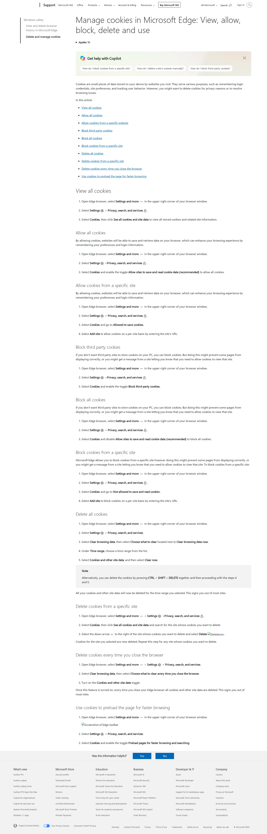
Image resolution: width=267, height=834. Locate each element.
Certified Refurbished (65, 803)
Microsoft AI (139, 774)
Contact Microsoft (132, 827)
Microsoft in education (106, 774)
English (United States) (29, 825)
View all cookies (92, 107)
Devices (108, 5)
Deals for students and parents (109, 809)
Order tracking (62, 797)
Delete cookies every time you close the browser (112, 168)
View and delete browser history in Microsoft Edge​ (41, 28)
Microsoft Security (141, 780)
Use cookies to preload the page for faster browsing (114, 176)
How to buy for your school (107, 797)
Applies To (84, 42)
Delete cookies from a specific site (103, 161)
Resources (146, 5)
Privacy (148, 827)
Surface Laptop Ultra (22, 786)
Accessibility (221, 809)
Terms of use (161, 827)
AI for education (103, 815)
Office (80, 5)
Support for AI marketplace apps (190, 792)
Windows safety (34, 20)
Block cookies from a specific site (102, 146)
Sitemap (115, 827)
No (165, 756)
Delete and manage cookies (43, 36)
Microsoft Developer (185, 780)
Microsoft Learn (183, 786)
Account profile (62, 774)
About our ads (223, 827)
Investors (220, 797)
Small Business (140, 815)
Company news (222, 786)
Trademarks (177, 827)
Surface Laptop (20, 780)
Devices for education (105, 780)
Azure (178, 774)
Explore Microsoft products (25, 809)
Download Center (63, 780)
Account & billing (127, 5)
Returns (59, 792)
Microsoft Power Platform (145, 797)
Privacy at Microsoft (224, 792)
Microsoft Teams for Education (109, 786)
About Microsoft (223, 780)
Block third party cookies (97, 130)
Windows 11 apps (21, 815)
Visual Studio (181, 815)
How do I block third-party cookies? (210, 68)
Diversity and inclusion (226, 803)
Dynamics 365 (140, 786)
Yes (142, 756)
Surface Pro (18, 774)
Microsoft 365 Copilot (143, 809)
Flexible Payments (63, 815)
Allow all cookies (92, 115)
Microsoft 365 (65, 5)
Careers (219, 774)
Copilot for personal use (24, 803)
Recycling (207, 827)
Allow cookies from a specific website (105, 123)
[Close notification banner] (244, 58)
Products (92, 5)
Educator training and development (111, 803)
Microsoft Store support (66, 786)
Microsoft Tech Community (187, 797)
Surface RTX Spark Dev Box (25, 792)
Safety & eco (192, 827)
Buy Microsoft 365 (169, 5)
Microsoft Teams (141, 803)
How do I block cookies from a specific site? (106, 68)
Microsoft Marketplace (186, 803)
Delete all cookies (92, 153)
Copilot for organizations (24, 797)
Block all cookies (92, 138)
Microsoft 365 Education (106, 792)
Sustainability (222, 815)
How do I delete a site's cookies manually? (160, 68)
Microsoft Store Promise (66, 809)
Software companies (185, 809)
